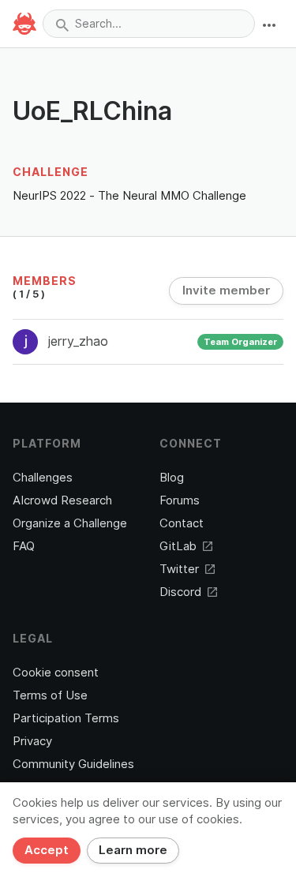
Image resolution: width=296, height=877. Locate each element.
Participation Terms (66, 718)
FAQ (24, 546)
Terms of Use (50, 695)
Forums (179, 500)
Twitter (179, 569)
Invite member (226, 290)
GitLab (178, 546)
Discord (180, 592)
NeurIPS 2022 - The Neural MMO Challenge (129, 195)
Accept (46, 850)
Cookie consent (56, 672)
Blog (171, 477)
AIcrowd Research (62, 500)
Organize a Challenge (70, 523)
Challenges (43, 477)
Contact (181, 523)
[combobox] (149, 23)
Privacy (32, 741)
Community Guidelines (73, 764)
